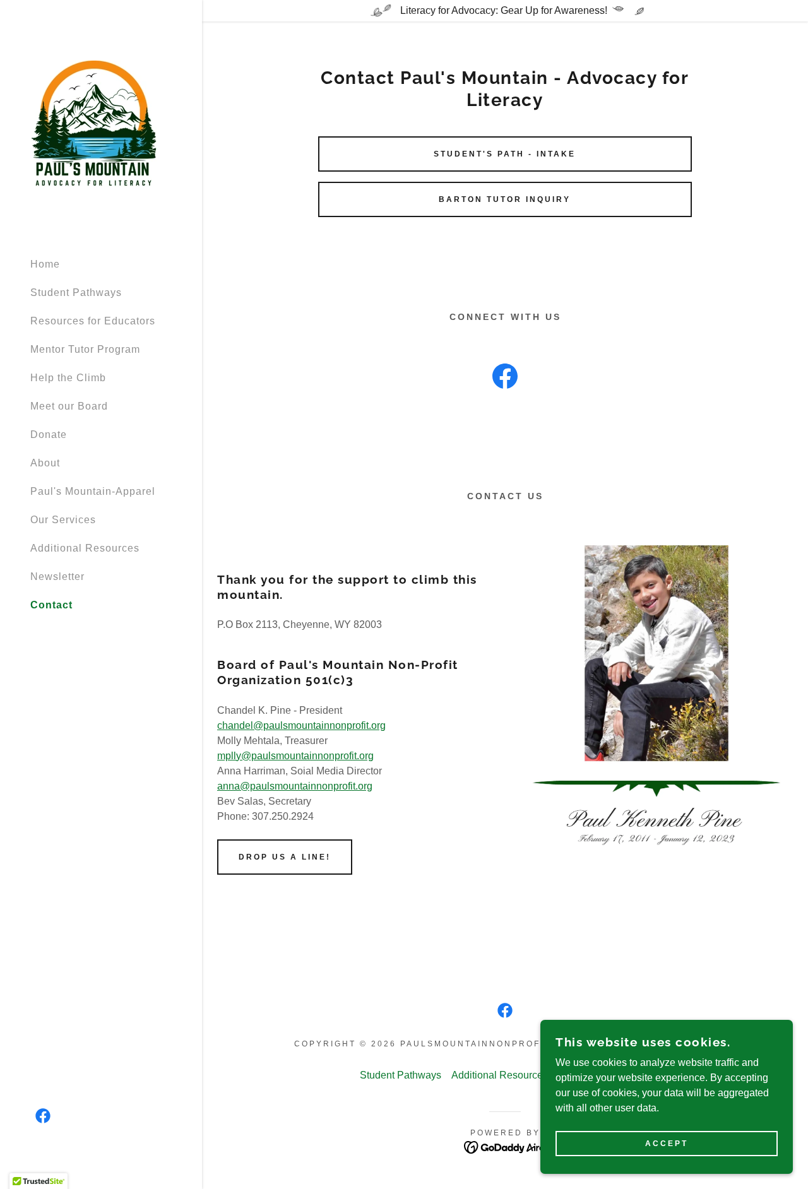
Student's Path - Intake (505, 154)
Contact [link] (51, 605)
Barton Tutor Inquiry (505, 199)
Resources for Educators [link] (92, 321)
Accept (666, 1143)
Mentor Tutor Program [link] (85, 349)
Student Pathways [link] (76, 292)
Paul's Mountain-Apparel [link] (92, 491)
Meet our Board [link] (69, 406)
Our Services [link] (63, 519)
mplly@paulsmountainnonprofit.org (295, 755)
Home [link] (45, 264)
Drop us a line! (285, 857)
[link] (93, 122)
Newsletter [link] (57, 576)
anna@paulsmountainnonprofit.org (294, 786)
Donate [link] (48, 434)
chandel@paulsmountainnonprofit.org (301, 725)
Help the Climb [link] (68, 377)
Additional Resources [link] (85, 548)
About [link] (45, 463)
